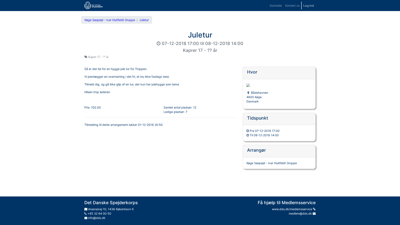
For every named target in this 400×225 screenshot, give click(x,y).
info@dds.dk (96, 218)
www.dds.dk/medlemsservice (292, 209)
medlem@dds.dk (301, 213)
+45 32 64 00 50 (99, 213)
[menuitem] (276, 5)
